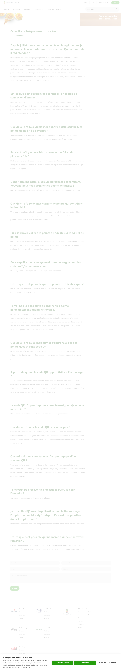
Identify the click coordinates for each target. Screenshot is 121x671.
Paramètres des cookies (107, 663)
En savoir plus (25, 667)
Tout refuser (85, 663)
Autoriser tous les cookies (63, 662)
